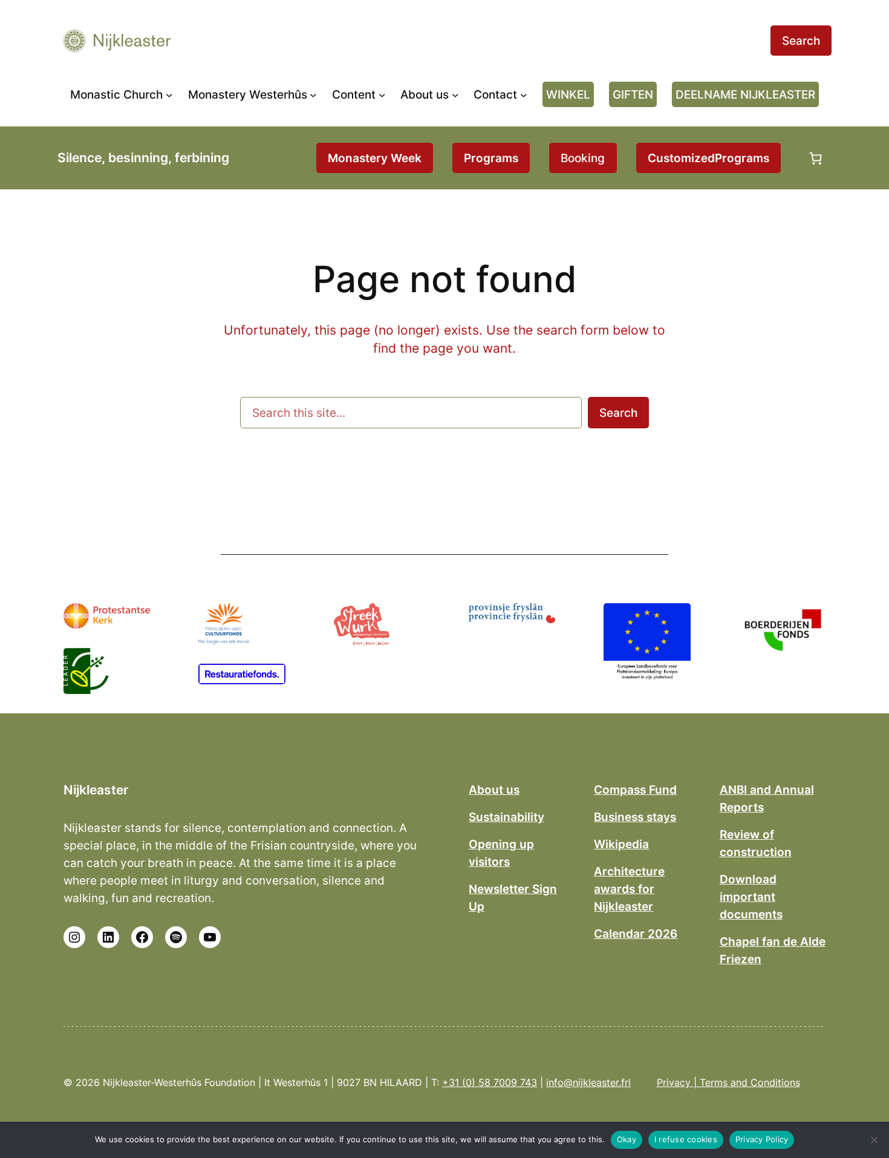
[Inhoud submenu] (382, 94)
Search (801, 40)
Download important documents (751, 896)
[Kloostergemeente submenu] (169, 94)
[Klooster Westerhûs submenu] (313, 94)
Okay (626, 1139)
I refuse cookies (685, 1139)
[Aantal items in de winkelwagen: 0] (816, 158)
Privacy (674, 1082)
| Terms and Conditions (745, 1082)
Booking (583, 158)
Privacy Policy (762, 1139)
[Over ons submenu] (455, 94)
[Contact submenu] (523, 94)
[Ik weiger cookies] (874, 1140)
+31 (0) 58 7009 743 (489, 1082)
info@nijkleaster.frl (588, 1082)
